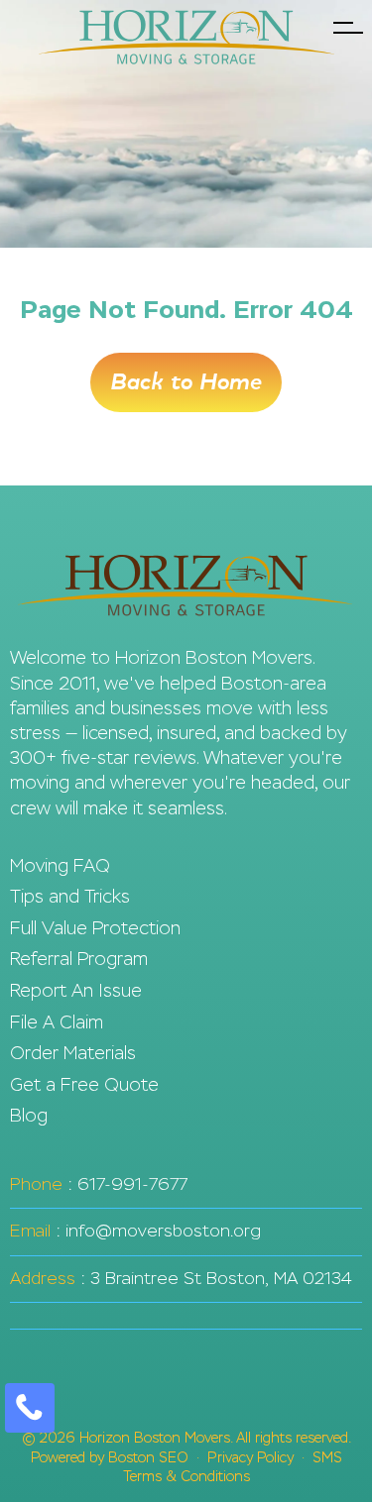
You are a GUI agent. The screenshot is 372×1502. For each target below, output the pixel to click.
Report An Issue (76, 991)
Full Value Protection (95, 928)
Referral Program (79, 959)
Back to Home (186, 382)
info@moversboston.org (163, 1231)
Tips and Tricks (70, 897)
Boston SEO (148, 1457)
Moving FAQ (60, 866)
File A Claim (56, 1022)
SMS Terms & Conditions (232, 1467)
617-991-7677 (132, 1184)
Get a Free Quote (84, 1085)
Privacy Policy (250, 1457)
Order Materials (73, 1053)
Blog (29, 1116)
